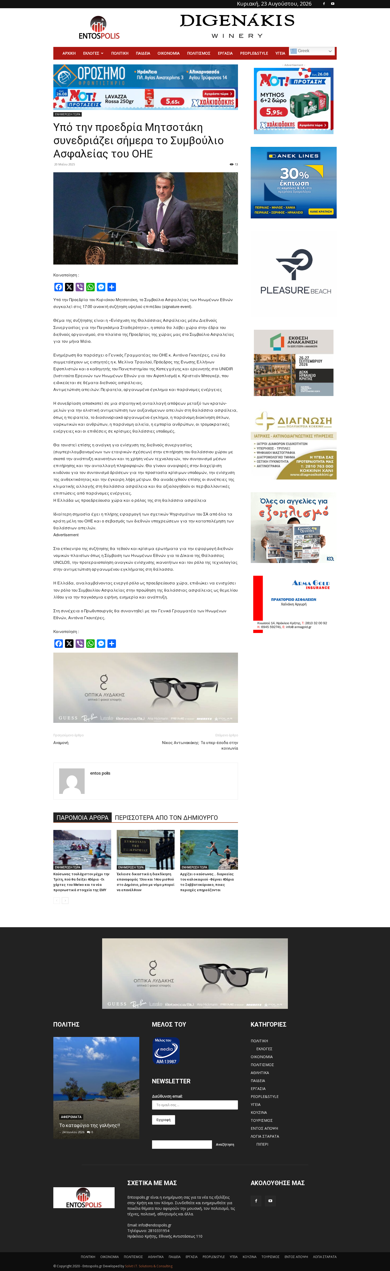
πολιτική (119, 53)
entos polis (100, 773)
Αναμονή (60, 742)
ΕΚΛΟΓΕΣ (91, 53)
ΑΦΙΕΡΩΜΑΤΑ (71, 1117)
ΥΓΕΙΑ (280, 53)
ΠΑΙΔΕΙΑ (143, 53)
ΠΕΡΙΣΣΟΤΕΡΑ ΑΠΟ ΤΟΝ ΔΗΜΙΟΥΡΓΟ (166, 817)
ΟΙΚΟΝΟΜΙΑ (169, 53)
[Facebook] (324, 3)
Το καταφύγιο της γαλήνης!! (89, 1125)
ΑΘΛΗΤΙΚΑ (260, 1072)
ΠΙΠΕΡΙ (262, 1144)
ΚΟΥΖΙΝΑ (259, 1112)
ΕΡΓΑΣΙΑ (225, 53)
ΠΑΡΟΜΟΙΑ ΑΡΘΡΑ (83, 817)
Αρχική (69, 53)
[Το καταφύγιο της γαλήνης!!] (96, 1088)
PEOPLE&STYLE (254, 53)
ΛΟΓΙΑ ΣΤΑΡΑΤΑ (265, 1136)
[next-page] (65, 900)
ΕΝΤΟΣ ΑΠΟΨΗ (264, 1128)
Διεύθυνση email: (167, 1096)
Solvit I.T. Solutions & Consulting (148, 1266)
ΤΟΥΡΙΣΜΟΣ (262, 1120)
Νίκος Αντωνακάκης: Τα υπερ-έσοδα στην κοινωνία (200, 745)
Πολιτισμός (198, 53)
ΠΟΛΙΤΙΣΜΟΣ (262, 1064)
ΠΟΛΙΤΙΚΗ (259, 1040)
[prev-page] (56, 900)
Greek (303, 51)
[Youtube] (333, 3)
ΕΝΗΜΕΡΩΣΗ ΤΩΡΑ (67, 114)
